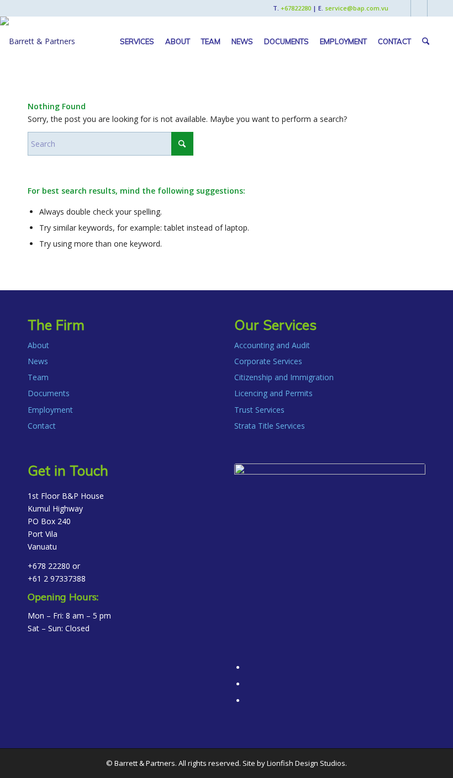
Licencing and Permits (273, 393)
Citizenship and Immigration (284, 377)
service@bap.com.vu (356, 8)
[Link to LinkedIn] (419, 8)
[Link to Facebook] (402, 8)
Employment (50, 409)
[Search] (426, 41)
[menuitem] (137, 41)
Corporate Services (268, 361)
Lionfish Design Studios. (307, 763)
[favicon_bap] (329, 558)
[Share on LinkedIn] (249, 684)
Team (38, 377)
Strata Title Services (269, 425)
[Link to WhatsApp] (436, 8)
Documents (49, 393)
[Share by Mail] (249, 700)
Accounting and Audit (272, 345)
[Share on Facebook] (249, 667)
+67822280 (296, 8)
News (38, 361)
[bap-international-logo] (37, 41)
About (38, 345)
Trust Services (259, 409)
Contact (42, 425)
